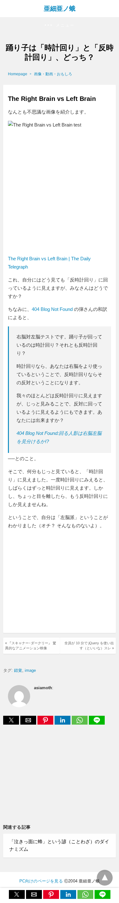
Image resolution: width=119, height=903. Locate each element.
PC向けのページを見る (41, 881)
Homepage (17, 74)
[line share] (97, 723)
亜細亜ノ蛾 (60, 8)
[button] (59, 25)
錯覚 (18, 670)
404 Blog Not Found (52, 309)
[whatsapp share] (80, 723)
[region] (61, 582)
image (30, 670)
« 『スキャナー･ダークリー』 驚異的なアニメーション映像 (30, 645)
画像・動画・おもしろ (53, 74)
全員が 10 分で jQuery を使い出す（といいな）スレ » (89, 645)
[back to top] (105, 878)
